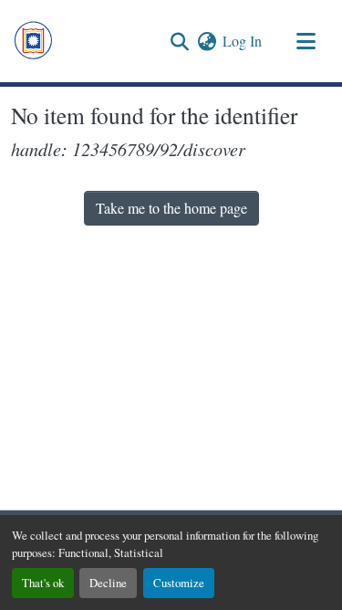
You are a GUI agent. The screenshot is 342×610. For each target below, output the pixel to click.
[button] (33, 41)
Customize (178, 582)
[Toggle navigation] (305, 41)
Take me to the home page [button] (171, 207)
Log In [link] (242, 40)
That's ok (43, 582)
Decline (108, 582)
